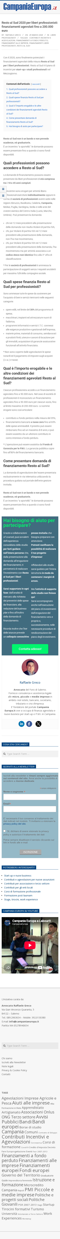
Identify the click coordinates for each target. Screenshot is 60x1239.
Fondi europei (34, 1170)
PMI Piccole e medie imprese (28, 1192)
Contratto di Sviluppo (47, 1133)
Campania (13, 1131)
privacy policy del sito (14, 823)
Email (7, 803)
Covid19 (24, 1147)
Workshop (26, 1219)
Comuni (31, 1132)
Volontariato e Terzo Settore (30, 1214)
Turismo (37, 1209)
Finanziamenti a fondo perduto (32, 40)
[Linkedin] (21, 724)
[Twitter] (39, 724)
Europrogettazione (16, 1151)
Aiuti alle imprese (31, 1103)
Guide (5, 1180)
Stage (39, 1205)
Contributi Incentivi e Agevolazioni (25, 1139)
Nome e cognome (14, 791)
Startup (48, 1204)
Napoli (21, 1190)
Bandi (25, 1121)
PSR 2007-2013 (27, 1204)
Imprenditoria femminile (20, 1180)
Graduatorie (47, 1175)
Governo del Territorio (21, 1175)
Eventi (29, 1151)
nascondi (36, 84)
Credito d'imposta (38, 1147)
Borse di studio (30, 1127)
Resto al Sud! (23, 45)
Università (9, 1213)
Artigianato (11, 1112)
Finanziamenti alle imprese (15, 43)
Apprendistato (33, 1107)
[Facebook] (29, 724)
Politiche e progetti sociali (28, 1197)
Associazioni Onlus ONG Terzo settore (28, 1114)
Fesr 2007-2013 (40, 1151)
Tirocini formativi (16, 1209)
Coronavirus (36, 1142)
